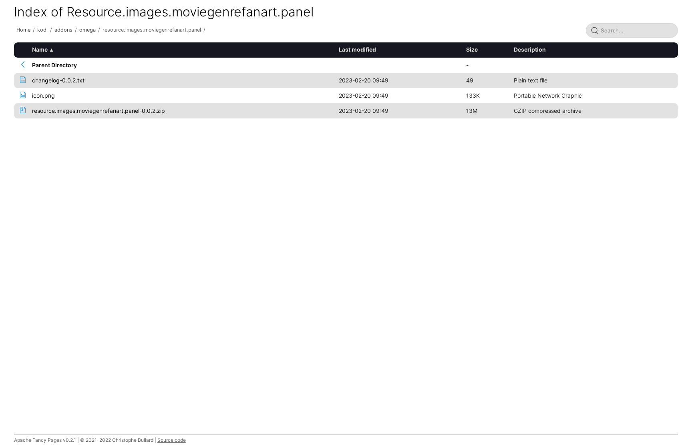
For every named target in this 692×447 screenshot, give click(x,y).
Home (23, 30)
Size (472, 49)
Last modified (357, 49)
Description (530, 49)
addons (63, 30)
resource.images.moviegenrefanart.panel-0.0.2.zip (98, 110)
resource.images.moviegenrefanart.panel (152, 30)
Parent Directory (54, 65)
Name (40, 49)
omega (87, 30)
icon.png (43, 95)
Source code (171, 440)
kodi (42, 30)
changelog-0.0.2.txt (58, 80)
